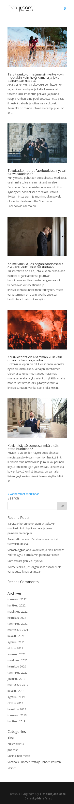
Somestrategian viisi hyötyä (25, 561)
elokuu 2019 (15, 703)
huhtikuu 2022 (16, 605)
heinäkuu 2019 (16, 709)
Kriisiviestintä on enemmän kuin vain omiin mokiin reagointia (34, 358)
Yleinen (12, 768)
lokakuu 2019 (15, 691)
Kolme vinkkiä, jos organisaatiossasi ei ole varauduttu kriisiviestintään (35, 265)
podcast (12, 750)
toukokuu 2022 (17, 599)
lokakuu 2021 (15, 636)
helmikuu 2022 (16, 618)
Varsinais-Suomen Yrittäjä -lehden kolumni (34, 762)
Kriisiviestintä (15, 744)
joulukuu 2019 (16, 679)
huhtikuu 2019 (16, 721)
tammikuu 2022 (17, 623)
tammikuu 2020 (17, 672)
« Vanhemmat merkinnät (23, 494)
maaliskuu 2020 (17, 660)
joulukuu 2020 (16, 654)
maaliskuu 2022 (17, 611)
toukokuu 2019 (17, 715)
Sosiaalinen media (19, 756)
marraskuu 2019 (17, 685)
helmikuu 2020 (16, 666)
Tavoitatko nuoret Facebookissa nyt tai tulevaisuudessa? (36, 172)
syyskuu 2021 (16, 642)
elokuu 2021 (15, 648)
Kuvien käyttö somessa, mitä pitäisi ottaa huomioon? (33, 447)
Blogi (10, 737)
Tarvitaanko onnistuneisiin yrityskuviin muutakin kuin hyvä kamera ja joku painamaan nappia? (36, 77)
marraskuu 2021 (17, 630)
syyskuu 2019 (16, 697)
